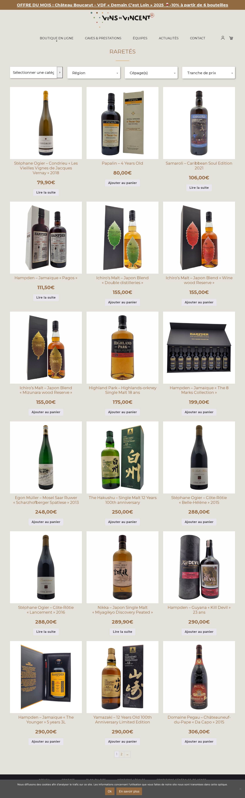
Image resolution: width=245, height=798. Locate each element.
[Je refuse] (240, 789)
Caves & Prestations (103, 38)
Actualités (169, 38)
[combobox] (93, 73)
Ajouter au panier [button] (122, 183)
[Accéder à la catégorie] (60, 72)
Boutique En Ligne (57, 38)
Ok (110, 791)
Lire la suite (46, 192)
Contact (197, 38)
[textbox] (93, 73)
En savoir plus (129, 791)
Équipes (140, 38)
